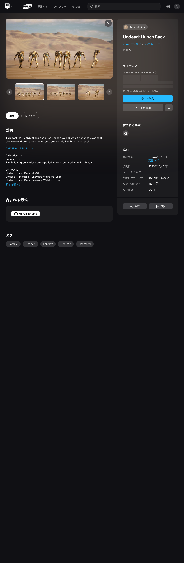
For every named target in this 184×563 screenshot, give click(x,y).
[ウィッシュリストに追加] (168, 107)
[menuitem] (43, 6)
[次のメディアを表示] (109, 92)
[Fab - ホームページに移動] (27, 6)
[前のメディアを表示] (9, 92)
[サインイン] (177, 6)
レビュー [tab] (30, 115)
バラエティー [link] (153, 43)
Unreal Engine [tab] (28, 213)
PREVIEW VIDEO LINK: (19, 148)
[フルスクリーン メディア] (108, 23)
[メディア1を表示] (61, 92)
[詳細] (155, 72)
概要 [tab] (12, 115)
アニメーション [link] (132, 43)
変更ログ (153, 160)
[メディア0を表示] (29, 92)
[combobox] (126, 6)
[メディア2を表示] (92, 92)
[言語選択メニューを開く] (168, 6)
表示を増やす (13, 184)
